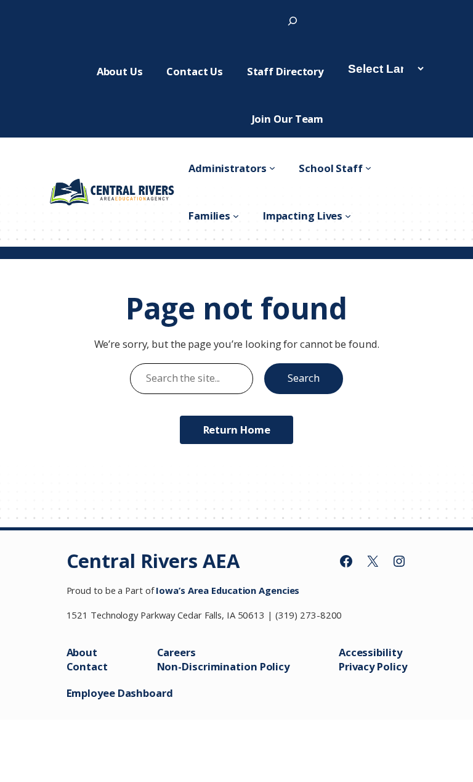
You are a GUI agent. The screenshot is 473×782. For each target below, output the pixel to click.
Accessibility (370, 652)
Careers (176, 652)
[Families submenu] (236, 216)
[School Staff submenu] (368, 168)
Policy (391, 666)
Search (303, 378)
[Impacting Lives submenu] (348, 216)
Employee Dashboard (120, 693)
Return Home (236, 429)
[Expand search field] (292, 20)
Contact (87, 666)
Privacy (358, 666)
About (82, 652)
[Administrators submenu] (272, 168)
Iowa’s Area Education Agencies (227, 590)
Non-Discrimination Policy (223, 666)
